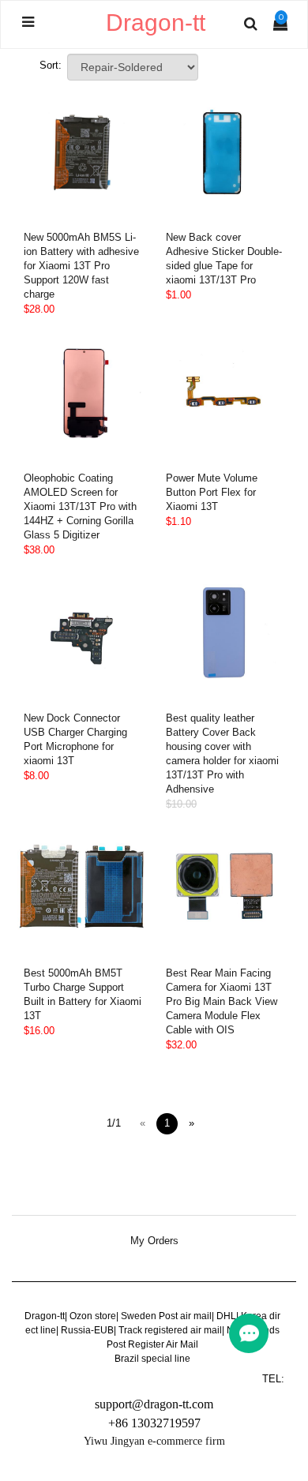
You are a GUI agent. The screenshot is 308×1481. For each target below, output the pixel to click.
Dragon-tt (44, 1316)
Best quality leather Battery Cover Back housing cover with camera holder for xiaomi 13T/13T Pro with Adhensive (222, 753)
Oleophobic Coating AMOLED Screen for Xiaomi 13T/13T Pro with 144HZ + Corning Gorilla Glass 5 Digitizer (80, 506)
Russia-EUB (87, 1330)
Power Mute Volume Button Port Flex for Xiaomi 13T (211, 492)
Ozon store (92, 1316)
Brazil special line (152, 1358)
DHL (226, 1316)
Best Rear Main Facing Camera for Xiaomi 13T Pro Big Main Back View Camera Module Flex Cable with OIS (221, 1001)
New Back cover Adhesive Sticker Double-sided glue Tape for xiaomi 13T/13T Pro (224, 258)
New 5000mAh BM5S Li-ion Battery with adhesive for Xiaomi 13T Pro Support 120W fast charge (81, 265)
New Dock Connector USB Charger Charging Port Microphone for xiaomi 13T (75, 739)
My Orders (154, 1241)
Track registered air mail (170, 1330)
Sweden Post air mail (166, 1316)
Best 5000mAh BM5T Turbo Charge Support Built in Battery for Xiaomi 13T (82, 994)
